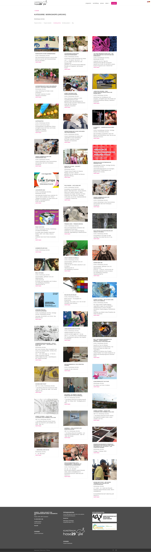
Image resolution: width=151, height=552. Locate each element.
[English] (148, 1)
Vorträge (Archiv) (110, 165)
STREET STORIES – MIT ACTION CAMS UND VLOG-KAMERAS (103, 300)
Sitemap (48, 550)
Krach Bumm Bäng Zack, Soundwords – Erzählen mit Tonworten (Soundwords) (72, 464)
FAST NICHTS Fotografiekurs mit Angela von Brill (103, 231)
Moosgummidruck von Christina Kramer (74, 365)
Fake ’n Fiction (39, 227)
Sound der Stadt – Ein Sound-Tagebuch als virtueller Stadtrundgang (102, 483)
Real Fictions (39, 273)
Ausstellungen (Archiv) (45, 192)
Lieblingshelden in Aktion (72, 328)
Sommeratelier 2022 (41, 248)
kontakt (114, 3)
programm (88, 3)
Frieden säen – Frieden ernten (73, 224)
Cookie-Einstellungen (38, 533)
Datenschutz (43, 550)
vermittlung (96, 3)
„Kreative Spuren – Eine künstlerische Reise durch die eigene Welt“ (102, 92)
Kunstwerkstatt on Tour (101, 381)
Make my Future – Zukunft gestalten (72, 167)
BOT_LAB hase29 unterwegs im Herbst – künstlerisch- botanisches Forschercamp (102, 340)
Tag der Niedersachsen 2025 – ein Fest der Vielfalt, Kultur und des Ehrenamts (103, 54)
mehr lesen (38, 62)
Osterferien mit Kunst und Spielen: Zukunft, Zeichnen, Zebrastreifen (46, 87)
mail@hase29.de (37, 521)
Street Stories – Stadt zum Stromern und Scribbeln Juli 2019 (45, 417)
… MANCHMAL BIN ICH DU (42, 449)
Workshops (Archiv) (44, 55)
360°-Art (37, 386)
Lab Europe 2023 (40, 190)
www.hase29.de (37, 523)
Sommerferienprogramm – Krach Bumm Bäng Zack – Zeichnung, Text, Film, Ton (45, 344)
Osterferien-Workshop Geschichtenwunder (71, 54)
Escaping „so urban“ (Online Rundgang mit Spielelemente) (73, 395)
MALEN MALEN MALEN (70, 294)
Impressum (36, 550)
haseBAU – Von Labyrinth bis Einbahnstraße (73, 429)
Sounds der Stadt (40, 384)
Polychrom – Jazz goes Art (72, 185)
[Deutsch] (149, 1)
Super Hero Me (97, 262)
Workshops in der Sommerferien (45, 53)
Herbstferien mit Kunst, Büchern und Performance (74, 132)
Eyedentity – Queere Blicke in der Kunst (103, 128)
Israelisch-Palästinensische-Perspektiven (102, 163)
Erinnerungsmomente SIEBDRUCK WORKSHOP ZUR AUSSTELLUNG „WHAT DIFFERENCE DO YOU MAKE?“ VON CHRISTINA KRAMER (103, 446)
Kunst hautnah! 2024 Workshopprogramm (70, 94)
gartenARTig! (39, 121)
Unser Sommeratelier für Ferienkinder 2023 (101, 198)
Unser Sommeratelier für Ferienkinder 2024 (43, 157)
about (106, 3)
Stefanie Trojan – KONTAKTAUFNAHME (41, 310)
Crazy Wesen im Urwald (71, 258)
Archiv (37, 55)
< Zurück (36, 10)
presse (102, 3)
